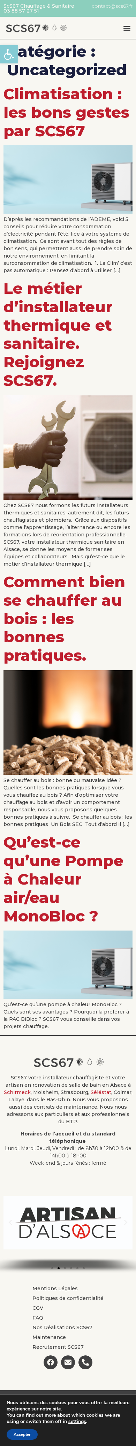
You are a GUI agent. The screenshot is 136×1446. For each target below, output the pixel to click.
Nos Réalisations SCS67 (62, 1327)
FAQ (37, 1318)
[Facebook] (51, 1362)
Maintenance (49, 1337)
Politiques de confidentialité (68, 1298)
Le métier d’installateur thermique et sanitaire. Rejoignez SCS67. (58, 334)
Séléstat (101, 1092)
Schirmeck (17, 1092)
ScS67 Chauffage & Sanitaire (38, 6)
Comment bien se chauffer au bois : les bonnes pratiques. (64, 618)
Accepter (22, 1434)
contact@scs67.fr (112, 6)
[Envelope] (68, 1362)
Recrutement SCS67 (58, 1347)
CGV (37, 1308)
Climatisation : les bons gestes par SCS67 (66, 112)
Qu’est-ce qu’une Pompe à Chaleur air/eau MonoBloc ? (63, 879)
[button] (9, 54)
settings (77, 1421)
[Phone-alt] (85, 1362)
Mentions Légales (55, 1288)
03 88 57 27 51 (21, 11)
